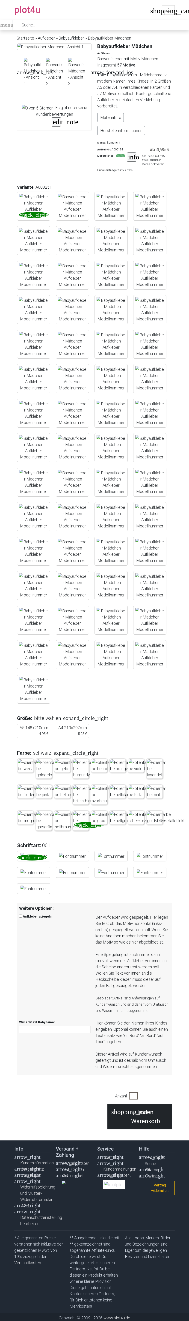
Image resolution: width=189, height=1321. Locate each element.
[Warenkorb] (153, 11)
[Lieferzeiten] (131, 157)
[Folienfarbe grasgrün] (46, 820)
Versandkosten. (153, 164)
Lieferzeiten (73, 1169)
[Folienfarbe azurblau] (102, 794)
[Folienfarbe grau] (102, 817)
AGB (25, 1205)
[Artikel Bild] (32, 72)
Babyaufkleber (71, 38)
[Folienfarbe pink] (46, 791)
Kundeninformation (37, 1162)
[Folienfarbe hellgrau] (120, 817)
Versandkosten (76, 1163)
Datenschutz (32, 1169)
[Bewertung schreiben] (56, 122)
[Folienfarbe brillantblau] (83, 794)
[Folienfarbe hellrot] (102, 765)
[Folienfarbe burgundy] (83, 768)
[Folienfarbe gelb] (65, 765)
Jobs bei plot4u (118, 1175)
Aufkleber (46, 38)
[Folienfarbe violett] (139, 765)
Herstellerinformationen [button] (121, 130)
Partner (152, 1176)
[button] (17, 72)
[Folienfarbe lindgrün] (28, 817)
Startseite (25, 38)
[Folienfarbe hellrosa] (65, 791)
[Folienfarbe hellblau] (120, 791)
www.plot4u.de (116, 1317)
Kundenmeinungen (119, 1169)
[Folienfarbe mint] (157, 791)
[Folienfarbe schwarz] (83, 820)
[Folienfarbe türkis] (139, 791)
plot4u (27, 9)
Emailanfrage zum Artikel (115, 170)
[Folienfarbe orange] (120, 765)
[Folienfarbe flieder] (28, 791)
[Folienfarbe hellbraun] (65, 820)
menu (6, 25)
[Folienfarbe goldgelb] (46, 768)
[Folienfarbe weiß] (28, 765)
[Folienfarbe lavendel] (157, 768)
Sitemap (153, 1169)
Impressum (31, 1175)
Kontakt (111, 1157)
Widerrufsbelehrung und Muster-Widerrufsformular (37, 1193)
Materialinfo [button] (110, 117)
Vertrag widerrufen (159, 1188)
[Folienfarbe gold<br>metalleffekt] (166, 817)
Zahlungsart (73, 1175)
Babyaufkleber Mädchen (109, 38)
